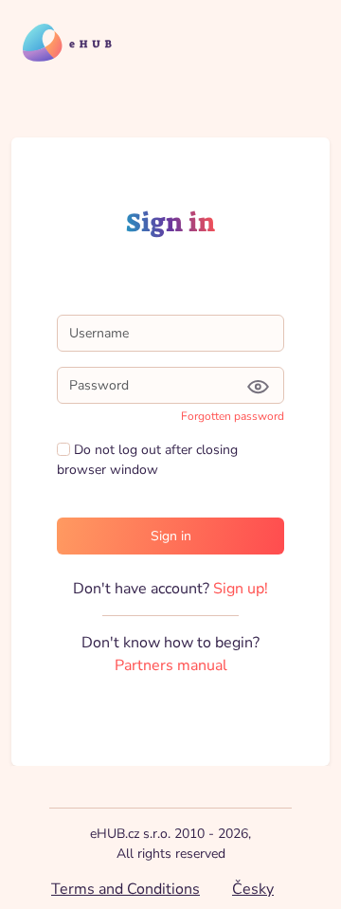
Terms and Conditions (125, 889)
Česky (253, 889)
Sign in (171, 536)
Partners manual (171, 665)
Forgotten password (232, 416)
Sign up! (240, 588)
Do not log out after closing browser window (147, 460)
